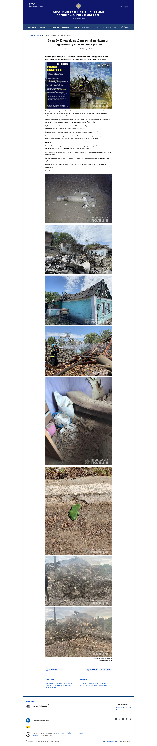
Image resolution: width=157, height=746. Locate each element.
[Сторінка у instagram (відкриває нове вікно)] (111, 27)
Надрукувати (53, 669)
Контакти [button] (85, 27)
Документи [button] (66, 27)
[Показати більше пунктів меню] (97, 27)
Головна (30, 35)
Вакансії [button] (76, 27)
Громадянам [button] (55, 27)
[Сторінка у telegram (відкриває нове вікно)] (115, 27)
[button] (33, 701)
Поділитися (93, 669)
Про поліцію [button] (32, 27)
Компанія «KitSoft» (111, 741)
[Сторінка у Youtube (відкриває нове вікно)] (107, 27)
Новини (38, 35)
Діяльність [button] (43, 27)
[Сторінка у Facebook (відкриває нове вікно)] (99, 27)
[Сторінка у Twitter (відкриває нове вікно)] (103, 27)
